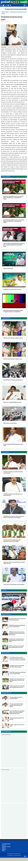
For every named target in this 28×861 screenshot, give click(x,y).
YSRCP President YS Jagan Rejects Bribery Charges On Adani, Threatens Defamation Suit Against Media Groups (14, 245)
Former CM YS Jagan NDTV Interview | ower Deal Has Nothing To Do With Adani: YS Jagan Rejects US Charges (13, 198)
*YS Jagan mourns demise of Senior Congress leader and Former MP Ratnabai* (16, 705)
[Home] (14, 2)
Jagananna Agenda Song (8, 268)
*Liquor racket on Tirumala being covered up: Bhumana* (14, 584)
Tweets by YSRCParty (6, 734)
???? (24, 5)
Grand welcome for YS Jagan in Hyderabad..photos (13, 380)
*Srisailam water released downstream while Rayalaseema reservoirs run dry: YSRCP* (16, 640)
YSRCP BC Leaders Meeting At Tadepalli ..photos (12, 359)
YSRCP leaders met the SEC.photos (10, 423)
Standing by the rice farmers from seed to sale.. (12, 289)
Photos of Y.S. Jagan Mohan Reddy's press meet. (12, 402)
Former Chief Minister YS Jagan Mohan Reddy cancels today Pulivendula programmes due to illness (17, 712)
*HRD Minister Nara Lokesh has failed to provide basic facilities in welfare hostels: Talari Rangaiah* (17, 633)
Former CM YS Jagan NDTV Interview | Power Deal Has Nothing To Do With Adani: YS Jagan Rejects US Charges (13, 221)
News (7, 12)
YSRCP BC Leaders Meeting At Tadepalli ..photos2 (13, 338)
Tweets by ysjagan (5, 769)
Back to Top (25, 856)
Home (3, 12)
